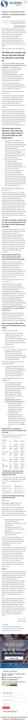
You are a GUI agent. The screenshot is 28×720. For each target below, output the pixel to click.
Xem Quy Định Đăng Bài (18, 23)
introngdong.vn (6, 688)
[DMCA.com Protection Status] (12, 685)
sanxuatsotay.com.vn (7, 690)
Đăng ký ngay (14, 658)
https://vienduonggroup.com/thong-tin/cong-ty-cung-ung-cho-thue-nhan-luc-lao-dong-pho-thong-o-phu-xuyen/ (13, 628)
